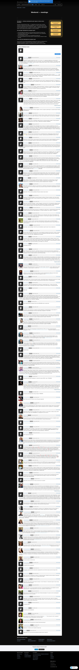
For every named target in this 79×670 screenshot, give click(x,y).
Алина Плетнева (26, 118)
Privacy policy (35, 659)
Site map (18, 655)
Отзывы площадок (27, 656)
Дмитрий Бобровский (27, 402)
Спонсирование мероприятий (56, 34)
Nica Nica (25, 630)
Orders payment (35, 656)
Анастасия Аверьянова (27, 478)
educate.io (56, 74)
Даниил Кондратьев (27, 421)
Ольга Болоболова (26, 506)
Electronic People (49, 639)
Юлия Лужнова (26, 602)
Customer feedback (27, 655)
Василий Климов (26, 293)
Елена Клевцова (26, 65)
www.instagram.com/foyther (37, 539)
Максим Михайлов (26, 472)
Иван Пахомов (26, 57)
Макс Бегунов (26, 301)
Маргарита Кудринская (27, 501)
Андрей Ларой (26, 613)
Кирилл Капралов (26, 353)
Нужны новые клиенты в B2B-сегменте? (56, 30)
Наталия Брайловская (27, 619)
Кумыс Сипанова (26, 445)
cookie (43, 1)
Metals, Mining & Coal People (21, 639)
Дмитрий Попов (26, 255)
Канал (36, 649)
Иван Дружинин (26, 465)
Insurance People (41, 640)
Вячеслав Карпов (26, 98)
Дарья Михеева (26, 367)
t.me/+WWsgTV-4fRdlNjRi (48, 337)
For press (18, 656)
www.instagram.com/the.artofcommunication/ (41, 532)
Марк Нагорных (26, 243)
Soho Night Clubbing (41, 639)
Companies (52, 656)
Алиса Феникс (26, 493)
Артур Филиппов (26, 438)
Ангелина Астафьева (27, 484)
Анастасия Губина (26, 409)
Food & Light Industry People (51, 640)
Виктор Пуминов (26, 376)
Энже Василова (26, 236)
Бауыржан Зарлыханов (27, 84)
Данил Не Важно (26, 282)
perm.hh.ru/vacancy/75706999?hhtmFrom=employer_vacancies (38, 329)
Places (51, 655)
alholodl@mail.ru (36, 168)
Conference (29, 639)
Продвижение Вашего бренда (55, 27)
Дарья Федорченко (26, 201)
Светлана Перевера (26, 596)
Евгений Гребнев (26, 137)
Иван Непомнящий (26, 207)
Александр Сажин (26, 573)
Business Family (19, 7)
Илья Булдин (26, 415)
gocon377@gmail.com (31, 63)
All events (24, 7)
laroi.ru (45, 616)
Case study (18, 640)
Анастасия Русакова (27, 397)
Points (34, 655)
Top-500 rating (38, 655)
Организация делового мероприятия (56, 23)
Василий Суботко (26, 195)
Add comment (58, 57)
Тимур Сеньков (26, 276)
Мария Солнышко (26, 360)
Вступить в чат (41, 649)
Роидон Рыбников (26, 72)
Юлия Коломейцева (27, 230)
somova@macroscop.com (22, 330)
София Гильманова (27, 107)
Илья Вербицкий (26, 78)
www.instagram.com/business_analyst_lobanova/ (42, 525)
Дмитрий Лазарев (26, 432)
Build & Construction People (31, 640)
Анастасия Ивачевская (27, 549)
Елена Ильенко (26, 90)
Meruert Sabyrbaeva (26, 225)
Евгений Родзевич (26, 562)
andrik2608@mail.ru (26, 570)
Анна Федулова (26, 460)
